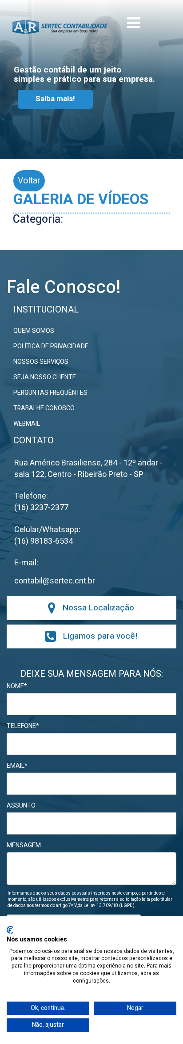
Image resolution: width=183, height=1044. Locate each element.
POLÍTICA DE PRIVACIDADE (50, 346)
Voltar (29, 180)
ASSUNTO (21, 805)
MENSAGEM (24, 845)
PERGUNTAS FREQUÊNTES (50, 393)
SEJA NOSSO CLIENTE (44, 377)
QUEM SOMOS (33, 331)
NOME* (17, 686)
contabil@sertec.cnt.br (54, 581)
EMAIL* (17, 766)
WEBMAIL (26, 423)
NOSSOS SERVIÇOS (40, 362)
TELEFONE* (23, 726)
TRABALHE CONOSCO (44, 408)
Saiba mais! (55, 98)
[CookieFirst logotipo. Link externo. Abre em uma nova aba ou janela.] (10, 930)
